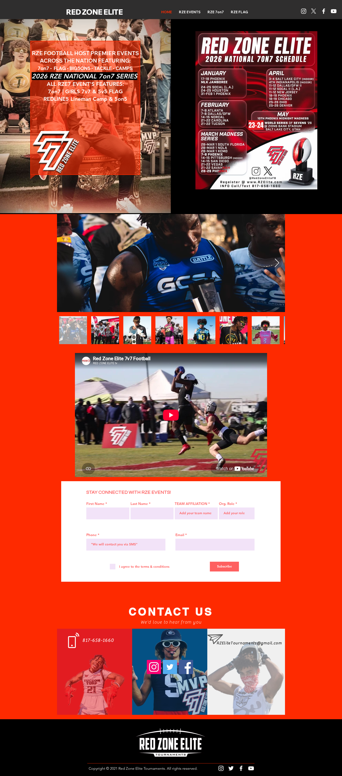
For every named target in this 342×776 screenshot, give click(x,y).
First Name (95, 503)
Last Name (139, 503)
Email (179, 535)
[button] (215, 12)
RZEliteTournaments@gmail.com (249, 643)
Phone (91, 535)
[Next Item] (277, 263)
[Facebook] (323, 11)
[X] (313, 11)
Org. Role (227, 503)
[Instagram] (303, 11)
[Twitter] (170, 667)
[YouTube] (333, 11)
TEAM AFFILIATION (191, 503)
